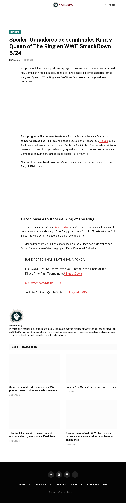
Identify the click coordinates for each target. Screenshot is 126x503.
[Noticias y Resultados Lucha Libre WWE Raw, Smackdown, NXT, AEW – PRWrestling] (63, 5)
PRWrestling (14, 60)
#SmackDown (73, 273)
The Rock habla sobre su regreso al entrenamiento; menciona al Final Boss (32, 435)
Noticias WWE (37, 484)
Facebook (77, 484)
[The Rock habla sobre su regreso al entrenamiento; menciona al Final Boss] (34, 414)
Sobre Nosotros (97, 484)
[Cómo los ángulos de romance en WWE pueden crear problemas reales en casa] (34, 368)
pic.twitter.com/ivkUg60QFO (43, 283)
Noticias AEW (58, 484)
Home (22, 484)
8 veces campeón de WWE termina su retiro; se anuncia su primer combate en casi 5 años (89, 436)
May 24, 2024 (78, 292)
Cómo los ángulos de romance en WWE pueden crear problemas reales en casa (33, 389)
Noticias (14, 32)
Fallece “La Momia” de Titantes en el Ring (91, 387)
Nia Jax (103, 140)
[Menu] (13, 5)
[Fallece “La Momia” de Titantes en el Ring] (91, 368)
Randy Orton (61, 227)
